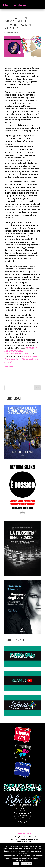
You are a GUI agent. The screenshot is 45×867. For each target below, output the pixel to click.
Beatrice (8, 366)
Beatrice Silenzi (12, 32)
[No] (42, 855)
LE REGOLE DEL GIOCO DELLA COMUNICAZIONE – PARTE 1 (20, 351)
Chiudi (16, 863)
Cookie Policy (26, 863)
